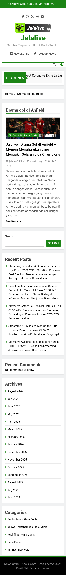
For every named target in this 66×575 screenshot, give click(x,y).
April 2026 (14, 421)
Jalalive (33, 38)
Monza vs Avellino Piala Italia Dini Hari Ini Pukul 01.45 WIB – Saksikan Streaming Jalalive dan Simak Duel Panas (33, 346)
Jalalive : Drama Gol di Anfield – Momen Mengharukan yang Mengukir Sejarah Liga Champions (33, 149)
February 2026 (16, 436)
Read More (12, 221)
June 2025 (14, 497)
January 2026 (16, 444)
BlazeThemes (41, 568)
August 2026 (15, 391)
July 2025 (13, 490)
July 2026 (13, 399)
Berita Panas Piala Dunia (23, 135)
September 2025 (17, 474)
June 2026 (14, 406)
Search (10, 236)
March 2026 (15, 429)
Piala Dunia (14, 542)
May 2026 (13, 414)
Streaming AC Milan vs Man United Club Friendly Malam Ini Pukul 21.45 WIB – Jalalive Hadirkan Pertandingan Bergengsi (30, 6)
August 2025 (15, 482)
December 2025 (17, 452)
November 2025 (17, 459)
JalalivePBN (15, 161)
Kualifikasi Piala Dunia (21, 534)
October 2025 (16, 467)
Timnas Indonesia (18, 549)
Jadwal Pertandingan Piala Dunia (27, 527)
